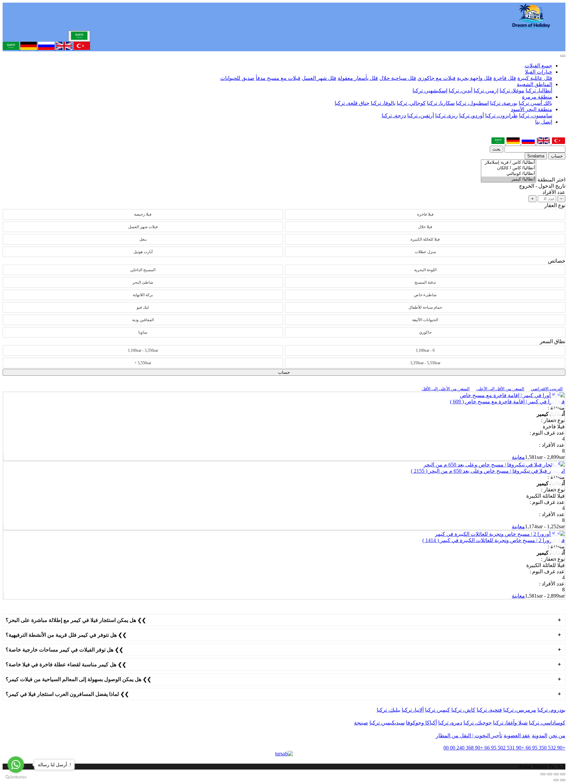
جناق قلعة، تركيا (352, 103)
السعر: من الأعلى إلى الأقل (446, 388)
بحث (496, 149)
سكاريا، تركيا (441, 103)
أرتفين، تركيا (420, 115)
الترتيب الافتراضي (547, 388)
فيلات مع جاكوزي (436, 78)
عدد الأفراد (553, 192)
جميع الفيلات (538, 65)
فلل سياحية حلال (397, 78)
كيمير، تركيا (437, 710)
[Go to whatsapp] (16, 764)
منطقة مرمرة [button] (537, 97)
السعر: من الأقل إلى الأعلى (500, 388)
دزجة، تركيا (394, 115)
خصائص (556, 261)
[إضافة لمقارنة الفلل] (556, 414)
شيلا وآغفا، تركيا (510, 722)
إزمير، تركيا (486, 90)
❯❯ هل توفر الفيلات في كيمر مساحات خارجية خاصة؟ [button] (64, 650)
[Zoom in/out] (543, 774)
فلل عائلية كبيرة (534, 78)
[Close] (562, 56)
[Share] (556, 774)
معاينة (518, 457)
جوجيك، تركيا (477, 722)
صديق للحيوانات (237, 78)
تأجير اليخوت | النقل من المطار (469, 735)
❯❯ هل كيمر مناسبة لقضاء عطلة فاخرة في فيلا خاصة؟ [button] (66, 664)
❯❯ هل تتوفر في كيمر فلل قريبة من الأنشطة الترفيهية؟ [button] (66, 635)
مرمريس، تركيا (519, 710)
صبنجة (361, 722)
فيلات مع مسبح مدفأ (278, 78)
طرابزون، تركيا (501, 115)
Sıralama (535, 156)
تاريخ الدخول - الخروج (542, 186)
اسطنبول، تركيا (472, 103)
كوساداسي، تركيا (547, 722)
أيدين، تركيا (460, 90)
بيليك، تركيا (388, 710)
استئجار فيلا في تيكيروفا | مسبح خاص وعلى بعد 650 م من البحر (488, 471)
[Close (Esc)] (562, 774)
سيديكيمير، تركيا (387, 722)
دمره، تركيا (450, 722)
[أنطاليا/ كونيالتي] (508, 174)
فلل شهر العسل (319, 78)
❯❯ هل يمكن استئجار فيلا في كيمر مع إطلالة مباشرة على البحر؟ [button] (76, 620)
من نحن (557, 735)
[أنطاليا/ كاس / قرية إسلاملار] (508, 162)
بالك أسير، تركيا (535, 103)
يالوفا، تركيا (383, 103)
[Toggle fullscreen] (549, 774)
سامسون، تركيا (535, 115)
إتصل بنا (543, 122)
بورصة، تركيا (503, 103)
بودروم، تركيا (551, 710)
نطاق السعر (552, 341)
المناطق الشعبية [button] (534, 84)
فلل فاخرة (504, 78)
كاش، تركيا (463, 710)
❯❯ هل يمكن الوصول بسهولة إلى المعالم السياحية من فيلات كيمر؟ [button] (78, 679)
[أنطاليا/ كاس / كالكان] (508, 168)
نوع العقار (554, 205)
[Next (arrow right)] (556, 780)
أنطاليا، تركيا (539, 90)
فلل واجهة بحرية (474, 78)
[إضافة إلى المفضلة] (556, 401)
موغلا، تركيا (512, 90)
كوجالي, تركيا (411, 103)
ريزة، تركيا (446, 115)
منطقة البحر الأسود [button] (531, 109)
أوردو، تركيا (471, 115)
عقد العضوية (517, 735)
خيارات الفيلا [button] (538, 72)
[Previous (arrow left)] (562, 780)
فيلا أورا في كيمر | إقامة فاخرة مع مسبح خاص (507, 401)
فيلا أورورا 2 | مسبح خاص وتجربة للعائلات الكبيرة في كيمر (493, 540)
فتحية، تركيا (489, 710)
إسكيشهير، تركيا (430, 90)
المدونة (539, 735)
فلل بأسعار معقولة (358, 78)
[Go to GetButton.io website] (15, 777)
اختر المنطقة (551, 179)
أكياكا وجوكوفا (421, 722)
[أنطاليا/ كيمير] (508, 179)
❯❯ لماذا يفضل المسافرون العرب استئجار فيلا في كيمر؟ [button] (67, 694)
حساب (557, 156)
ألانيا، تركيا (413, 710)
